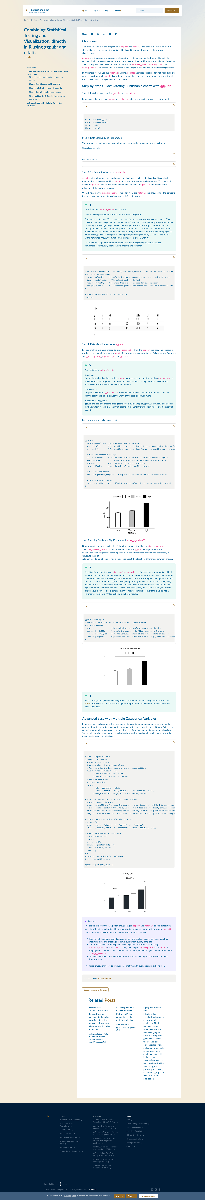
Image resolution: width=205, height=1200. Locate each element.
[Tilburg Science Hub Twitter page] (156, 1190)
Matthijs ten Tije (104, 978)
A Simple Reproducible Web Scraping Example (104, 1160)
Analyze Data (65, 1129)
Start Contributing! (133, 1127)
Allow (130, 1196)
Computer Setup (66, 1133)
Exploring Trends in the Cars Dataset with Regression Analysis (104, 1140)
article (88, 703)
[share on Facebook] (92, 33)
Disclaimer (92, 1189)
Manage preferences (148, 1196)
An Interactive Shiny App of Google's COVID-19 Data (103, 1127)
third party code (70, 1195)
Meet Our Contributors (135, 1131)
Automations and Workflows (66, 1124)
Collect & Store (66, 1147)
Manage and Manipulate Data (69, 1142)
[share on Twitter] (98, 33)
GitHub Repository (133, 1135)
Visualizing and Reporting (70, 1151)
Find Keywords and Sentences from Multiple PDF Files (105, 1148)
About (117, 10)
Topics (95, 10)
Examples (106, 10)
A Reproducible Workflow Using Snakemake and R (103, 1154)
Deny (118, 1196)
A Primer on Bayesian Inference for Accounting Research (105, 1133)
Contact (129, 1146)
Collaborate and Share (68, 1137)
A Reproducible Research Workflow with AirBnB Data (104, 1121)
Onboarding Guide (133, 1139)
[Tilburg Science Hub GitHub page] (152, 1190)
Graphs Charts (62, 20)
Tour (87, 10)
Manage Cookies (133, 1142)
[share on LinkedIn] (104, 33)
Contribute (170, 10)
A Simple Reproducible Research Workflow (102, 1166)
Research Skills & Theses (70, 1120)
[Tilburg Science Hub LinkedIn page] (159, 1190)
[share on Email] (110, 33)
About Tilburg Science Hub (136, 1123)
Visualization (32, 20)
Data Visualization (47, 20)
